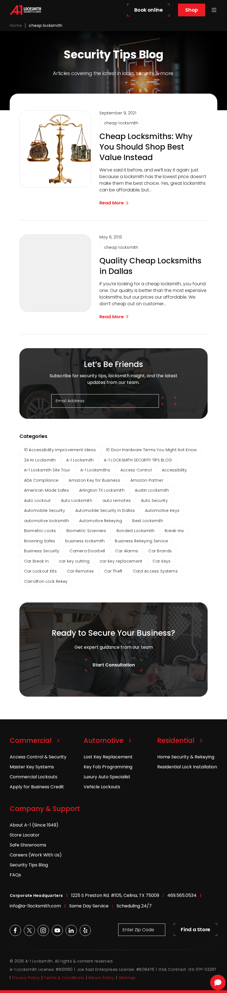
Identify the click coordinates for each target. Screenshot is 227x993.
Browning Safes (39, 541)
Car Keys (162, 561)
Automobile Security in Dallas (105, 510)
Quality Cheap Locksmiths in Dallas (150, 266)
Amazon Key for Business (94, 480)
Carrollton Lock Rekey (46, 581)
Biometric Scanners (86, 530)
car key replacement (121, 561)
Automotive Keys (162, 510)
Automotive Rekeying (100, 521)
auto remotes (116, 500)
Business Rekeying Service (141, 541)
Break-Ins (174, 530)
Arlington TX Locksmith (102, 490)
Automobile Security (44, 510)
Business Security (42, 551)
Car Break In (36, 561)
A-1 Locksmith (80, 460)
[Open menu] (214, 10)
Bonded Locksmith (135, 530)
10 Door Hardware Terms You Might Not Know (151, 450)
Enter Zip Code (138, 930)
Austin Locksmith (152, 490)
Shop (191, 9)
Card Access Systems (155, 571)
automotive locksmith (46, 521)
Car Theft (113, 571)
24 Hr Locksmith (40, 460)
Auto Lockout (37, 500)
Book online (148, 9)
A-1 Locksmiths (95, 470)
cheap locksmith (121, 123)
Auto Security (154, 500)
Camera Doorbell (87, 551)
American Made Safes (46, 490)
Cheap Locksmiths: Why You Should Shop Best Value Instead (145, 147)
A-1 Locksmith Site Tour (47, 470)
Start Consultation (113, 665)
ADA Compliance (41, 480)
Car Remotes (80, 571)
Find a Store (195, 929)
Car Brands (160, 551)
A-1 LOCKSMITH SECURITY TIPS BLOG (138, 460)
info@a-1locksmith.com (35, 906)
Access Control (136, 470)
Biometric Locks (40, 530)
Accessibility (174, 470)
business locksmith (85, 541)
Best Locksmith (147, 521)
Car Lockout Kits (40, 571)
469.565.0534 (182, 895)
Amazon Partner (146, 480)
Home (16, 25)
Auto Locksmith (76, 500)
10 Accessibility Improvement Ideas (60, 450)
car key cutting (74, 561)
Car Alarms (126, 551)
